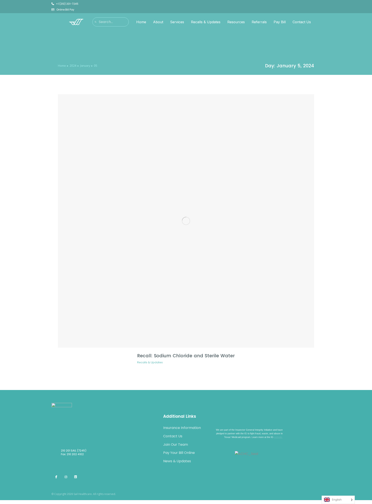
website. (278, 437)
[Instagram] (66, 477)
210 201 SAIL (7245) (73, 451)
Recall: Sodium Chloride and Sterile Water (186, 356)
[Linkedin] (76, 477)
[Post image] (186, 221)
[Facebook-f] (56, 477)
